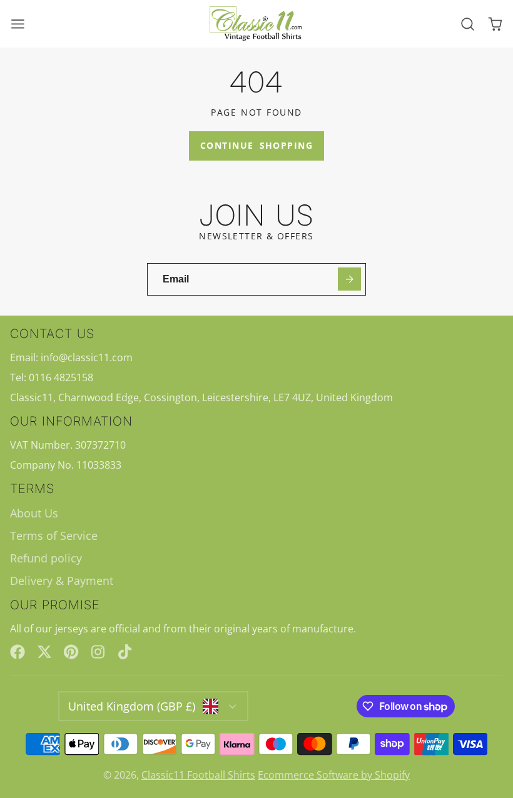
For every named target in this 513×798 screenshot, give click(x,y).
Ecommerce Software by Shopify (334, 775)
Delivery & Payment (61, 580)
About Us (34, 513)
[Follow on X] (44, 651)
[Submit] (349, 279)
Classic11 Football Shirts (198, 775)
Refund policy (46, 558)
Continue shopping (256, 145)
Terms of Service (54, 535)
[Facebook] (17, 651)
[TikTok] (125, 651)
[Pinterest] (71, 651)
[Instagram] (98, 651)
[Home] (256, 24)
